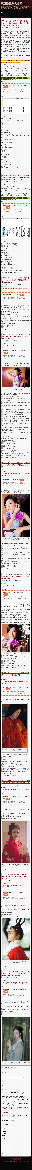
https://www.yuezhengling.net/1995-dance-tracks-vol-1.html (15, 345)
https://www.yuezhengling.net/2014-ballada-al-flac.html (14, 681)
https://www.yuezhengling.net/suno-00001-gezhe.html (14, 186)
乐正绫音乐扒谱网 (11, 3)
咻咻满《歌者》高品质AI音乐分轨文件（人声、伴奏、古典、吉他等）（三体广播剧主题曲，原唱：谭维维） (16, 177)
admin (19, 27)
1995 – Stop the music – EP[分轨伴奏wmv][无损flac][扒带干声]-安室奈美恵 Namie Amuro (15, 280)
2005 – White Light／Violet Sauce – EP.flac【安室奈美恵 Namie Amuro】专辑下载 (16, 876)
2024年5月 (4, 1131)
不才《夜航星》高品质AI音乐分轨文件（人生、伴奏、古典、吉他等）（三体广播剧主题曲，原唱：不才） (16, 23)
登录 (6, 87)
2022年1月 (4, 1135)
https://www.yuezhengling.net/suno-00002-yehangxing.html (15, 66)
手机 (13, 37)
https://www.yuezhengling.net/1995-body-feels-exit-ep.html (15, 473)
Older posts (4, 1072)
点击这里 (16, 33)
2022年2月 (4, 1133)
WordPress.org (5, 1153)
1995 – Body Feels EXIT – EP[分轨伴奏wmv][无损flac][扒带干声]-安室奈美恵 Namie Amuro (16, 465)
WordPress (27, 1161)
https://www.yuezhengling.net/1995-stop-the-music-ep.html (15, 288)
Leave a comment (17, 170)
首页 (2, 13)
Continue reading (22, 168)
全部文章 (7, 170)
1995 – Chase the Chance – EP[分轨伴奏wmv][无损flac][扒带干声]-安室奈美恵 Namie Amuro (16, 576)
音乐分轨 (11, 170)
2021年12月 (4, 1138)
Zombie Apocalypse (19, 1161)
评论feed (4, 1151)
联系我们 (17, 62)
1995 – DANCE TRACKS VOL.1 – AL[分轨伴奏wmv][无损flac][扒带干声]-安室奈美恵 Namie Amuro (16, 336)
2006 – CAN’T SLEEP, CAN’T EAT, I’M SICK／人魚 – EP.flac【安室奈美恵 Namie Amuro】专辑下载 (15, 973)
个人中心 (3, 16)
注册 (3, 1144)
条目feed (4, 1149)
